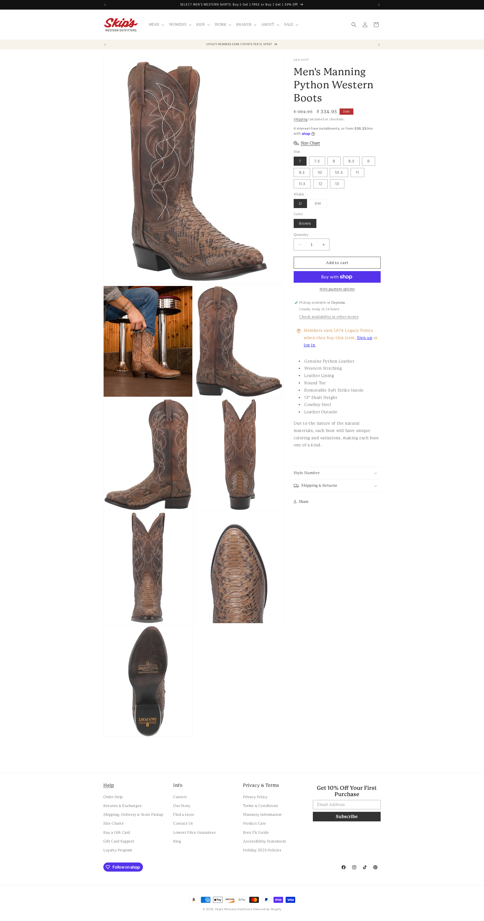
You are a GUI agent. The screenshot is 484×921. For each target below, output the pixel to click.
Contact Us (183, 823)
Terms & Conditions (260, 805)
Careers (180, 797)
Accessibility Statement (264, 841)
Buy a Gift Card (116, 832)
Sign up (364, 337)
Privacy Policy (255, 797)
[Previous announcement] (105, 5)
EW (321, 204)
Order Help (113, 797)
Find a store (183, 814)
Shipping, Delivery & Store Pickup (133, 814)
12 (320, 184)
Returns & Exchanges (122, 805)
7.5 (317, 161)
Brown (305, 223)
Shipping (301, 119)
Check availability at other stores (328, 317)
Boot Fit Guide (256, 832)
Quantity (301, 235)
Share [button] (304, 502)
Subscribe (347, 816)
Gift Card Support (118, 841)
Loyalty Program (117, 850)
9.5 (302, 172)
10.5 (339, 172)
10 (320, 172)
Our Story (181, 805)
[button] (156, 24)
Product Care (254, 823)
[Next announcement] (378, 5)
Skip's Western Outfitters (233, 909)
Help (108, 785)
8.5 (351, 161)
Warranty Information (262, 814)
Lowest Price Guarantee (194, 832)
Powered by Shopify (267, 909)
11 (357, 172)
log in (309, 345)
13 (337, 184)
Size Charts (113, 823)
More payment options (337, 289)
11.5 (302, 184)
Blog (177, 841)
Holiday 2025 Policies (262, 850)
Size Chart (310, 143)
